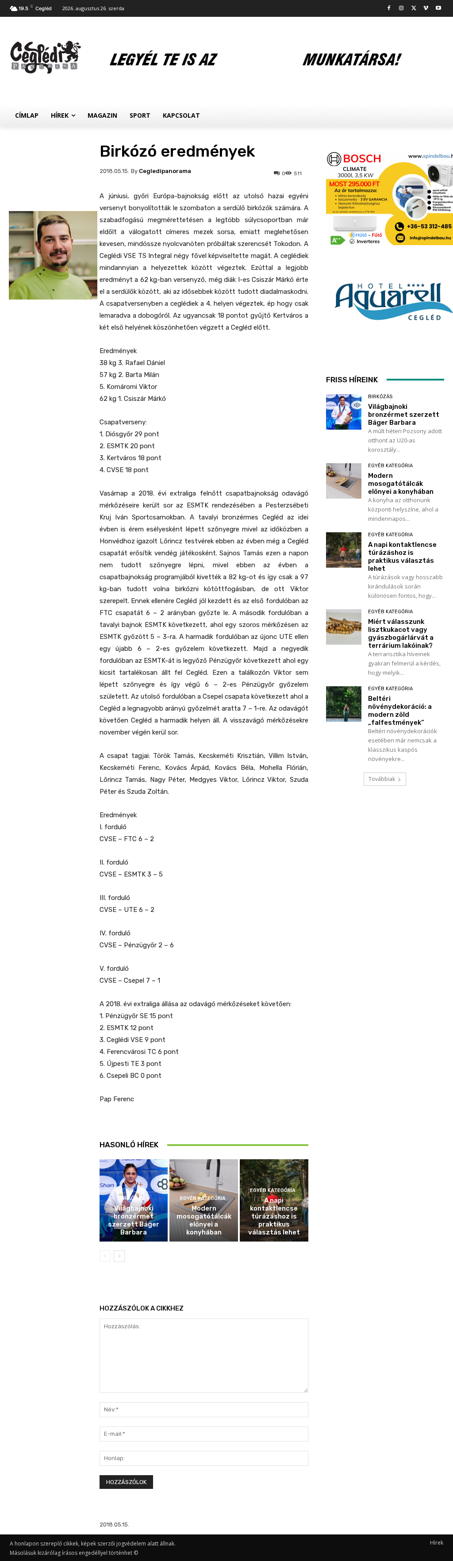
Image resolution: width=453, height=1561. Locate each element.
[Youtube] (438, 9)
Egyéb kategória (203, 1198)
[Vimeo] (426, 9)
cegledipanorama (165, 171)
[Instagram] (401, 9)
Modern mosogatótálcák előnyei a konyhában (204, 1220)
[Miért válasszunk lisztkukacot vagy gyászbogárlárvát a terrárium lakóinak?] (343, 627)
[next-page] (119, 1256)
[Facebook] (389, 9)
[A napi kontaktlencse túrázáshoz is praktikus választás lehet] (343, 550)
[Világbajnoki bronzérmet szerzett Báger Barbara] (343, 412)
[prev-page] (105, 1256)
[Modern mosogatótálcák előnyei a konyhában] (343, 481)
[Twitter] (414, 9)
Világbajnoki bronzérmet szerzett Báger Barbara (133, 1220)
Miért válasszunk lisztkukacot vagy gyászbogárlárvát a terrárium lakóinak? (401, 634)
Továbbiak (382, 779)
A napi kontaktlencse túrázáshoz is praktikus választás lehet (274, 1216)
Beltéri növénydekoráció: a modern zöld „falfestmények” (400, 711)
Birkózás (132, 1198)
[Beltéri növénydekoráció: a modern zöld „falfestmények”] (343, 704)
